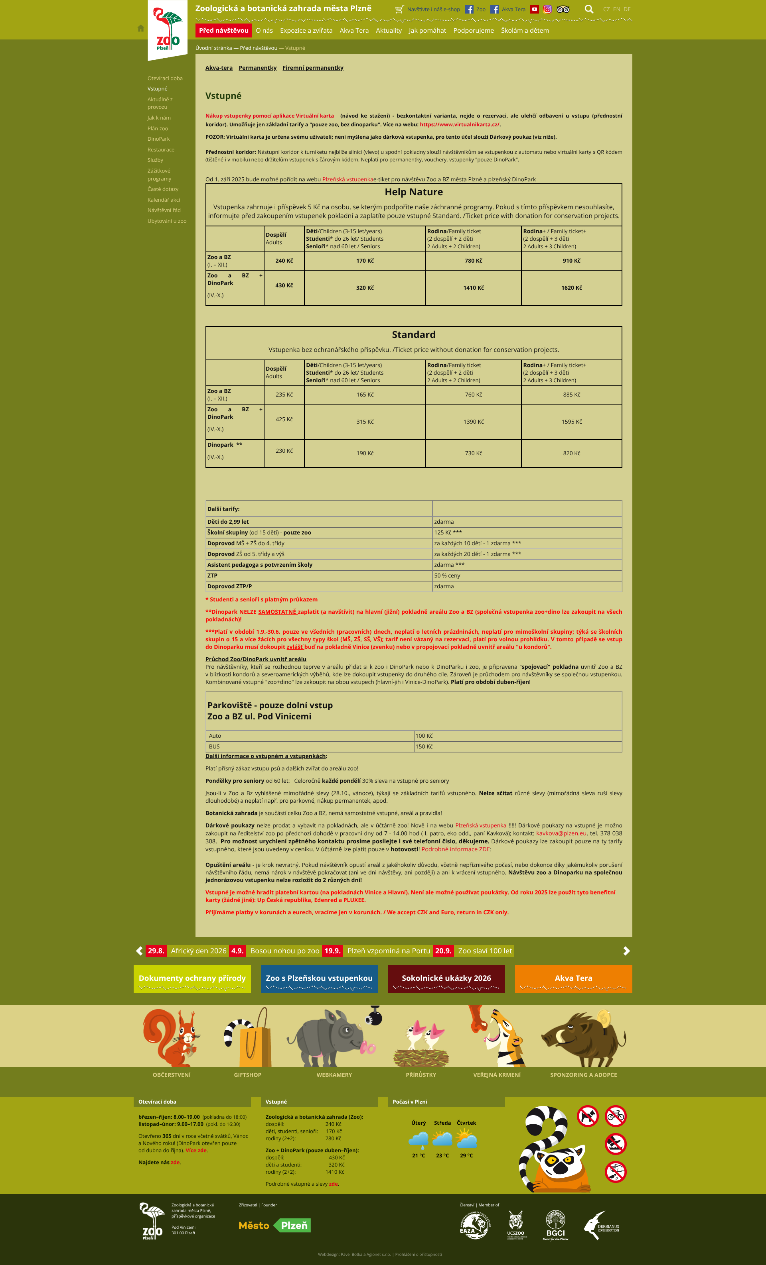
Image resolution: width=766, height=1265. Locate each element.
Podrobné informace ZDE (455, 849)
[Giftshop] (248, 1036)
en (616, 9)
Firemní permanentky (313, 68)
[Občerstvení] (172, 1036)
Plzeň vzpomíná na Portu (388, 951)
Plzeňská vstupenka (347, 179)
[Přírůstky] (421, 1036)
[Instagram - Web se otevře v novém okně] (547, 11)
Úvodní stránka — (217, 47)
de (627, 9)
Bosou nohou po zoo (285, 951)
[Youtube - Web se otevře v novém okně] (534, 11)
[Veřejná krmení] (497, 1036)
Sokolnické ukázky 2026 (447, 978)
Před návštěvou (259, 47)
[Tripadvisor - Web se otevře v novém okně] (563, 11)
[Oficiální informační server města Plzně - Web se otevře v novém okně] (275, 1226)
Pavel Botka (351, 1254)
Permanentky (257, 68)
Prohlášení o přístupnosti (418, 1254)
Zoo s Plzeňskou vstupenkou (319, 978)
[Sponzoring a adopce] (583, 1036)
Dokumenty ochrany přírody (192, 978)
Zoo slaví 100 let (485, 951)
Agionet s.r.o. (379, 1254)
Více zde (196, 1150)
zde (175, 1162)
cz (606, 9)
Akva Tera (573, 978)
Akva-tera (219, 68)
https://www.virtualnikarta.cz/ (459, 124)
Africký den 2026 (199, 951)
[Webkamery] (334, 1036)
